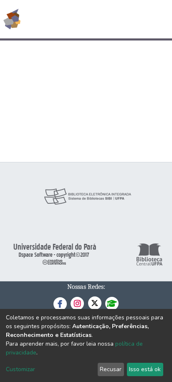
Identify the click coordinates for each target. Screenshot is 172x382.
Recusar (110, 369)
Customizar (20, 369)
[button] (117, 19)
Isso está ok (145, 369)
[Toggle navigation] (160, 19)
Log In (134, 19)
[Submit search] (105, 19)
